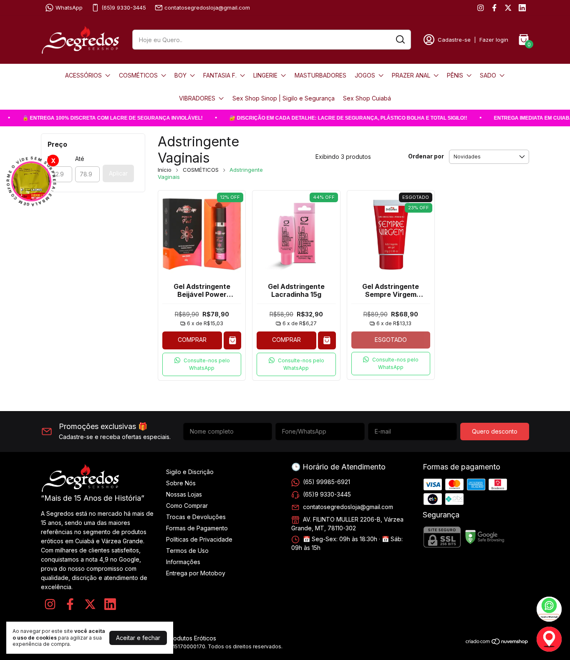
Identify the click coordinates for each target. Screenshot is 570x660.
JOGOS (365, 75)
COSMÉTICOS (138, 75)
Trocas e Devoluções (196, 516)
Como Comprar (187, 505)
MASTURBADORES (320, 75)
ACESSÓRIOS (83, 75)
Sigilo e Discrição (190, 471)
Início (165, 169)
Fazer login (493, 39)
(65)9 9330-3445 (123, 7)
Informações (183, 561)
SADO (488, 75)
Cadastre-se (454, 39)
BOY (180, 75)
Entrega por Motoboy (195, 573)
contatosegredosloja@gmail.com (207, 7)
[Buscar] (400, 39)
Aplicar (118, 173)
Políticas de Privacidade (199, 539)
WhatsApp (69, 7)
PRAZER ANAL (411, 75)
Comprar (192, 339)
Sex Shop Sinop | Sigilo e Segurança (283, 98)
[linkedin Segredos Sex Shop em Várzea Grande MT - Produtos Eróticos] (522, 8)
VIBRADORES (197, 98)
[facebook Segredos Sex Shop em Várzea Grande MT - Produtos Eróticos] (494, 8)
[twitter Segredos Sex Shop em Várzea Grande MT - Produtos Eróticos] (508, 8)
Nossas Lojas (184, 494)
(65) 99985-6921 (326, 481)
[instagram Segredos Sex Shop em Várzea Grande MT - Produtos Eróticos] (480, 8)
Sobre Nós (181, 483)
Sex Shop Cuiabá (367, 98)
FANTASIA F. (220, 75)
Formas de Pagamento (197, 528)
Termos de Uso (187, 550)
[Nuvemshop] (497, 642)
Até (79, 158)
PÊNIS (455, 75)
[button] (201, 364)
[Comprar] (233, 340)
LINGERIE (265, 75)
